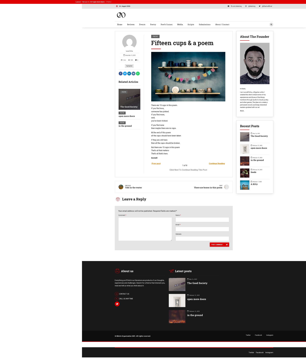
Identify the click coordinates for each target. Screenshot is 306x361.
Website (178, 234)
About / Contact (222, 24)
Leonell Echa (129, 51)
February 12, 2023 (95, 2)
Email (178, 225)
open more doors (127, 116)
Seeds (253, 172)
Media (180, 24)
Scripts (191, 24)
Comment (122, 215)
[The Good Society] (129, 99)
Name (178, 215)
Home (119, 24)
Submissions (204, 24)
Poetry (153, 24)
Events (142, 24)
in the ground (125, 126)
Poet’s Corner (166, 24)
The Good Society (129, 106)
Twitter (248, 335)
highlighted (129, 66)
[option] (188, 76)
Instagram (269, 335)
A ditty (254, 184)
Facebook (258, 335)
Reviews (130, 24)
